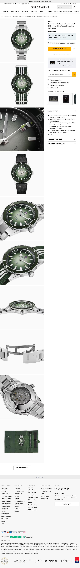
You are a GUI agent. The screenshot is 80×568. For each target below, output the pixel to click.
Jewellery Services (33, 495)
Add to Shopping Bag (59, 48)
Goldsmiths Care (32, 507)
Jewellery (34, 11)
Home (3, 16)
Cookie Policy (45, 496)
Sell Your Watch (32, 510)
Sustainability (18, 493)
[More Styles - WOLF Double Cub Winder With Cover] (53, 99)
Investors (17, 508)
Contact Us (4, 488)
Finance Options (5, 506)
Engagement (15, 11)
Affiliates (17, 511)
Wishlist (64, 3)
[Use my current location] (69, 74)
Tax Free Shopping (33, 497)
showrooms (8, 3)
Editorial (17, 498)
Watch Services (32, 492)
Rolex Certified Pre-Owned (63, 11)
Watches (43, 11)
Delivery (3, 491)
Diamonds (6, 11)
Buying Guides (5, 513)
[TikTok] (62, 489)
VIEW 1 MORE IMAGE (22, 467)
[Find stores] (74, 74)
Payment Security (6, 503)
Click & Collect (5, 493)
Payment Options (6, 501)
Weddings (25, 11)
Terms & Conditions (46, 488)
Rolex (50, 11)
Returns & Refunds (6, 496)
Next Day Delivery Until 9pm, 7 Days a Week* (40, 1)
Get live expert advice (63, 54)
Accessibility (44, 498)
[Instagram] (59, 489)
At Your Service (32, 490)
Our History (18, 488)
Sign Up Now (67, 504)
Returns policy (54, 87)
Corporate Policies (20, 501)
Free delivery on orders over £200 (59, 82)
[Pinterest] (68, 489)
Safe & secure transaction (57, 85)
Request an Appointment (21, 3)
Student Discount (6, 516)
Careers (17, 496)
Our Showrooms (19, 491)
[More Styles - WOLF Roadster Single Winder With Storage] (66, 99)
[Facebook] (56, 489)
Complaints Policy (6, 498)
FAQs (2, 523)
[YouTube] (65, 489)
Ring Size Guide (32, 505)
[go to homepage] (40, 7)
